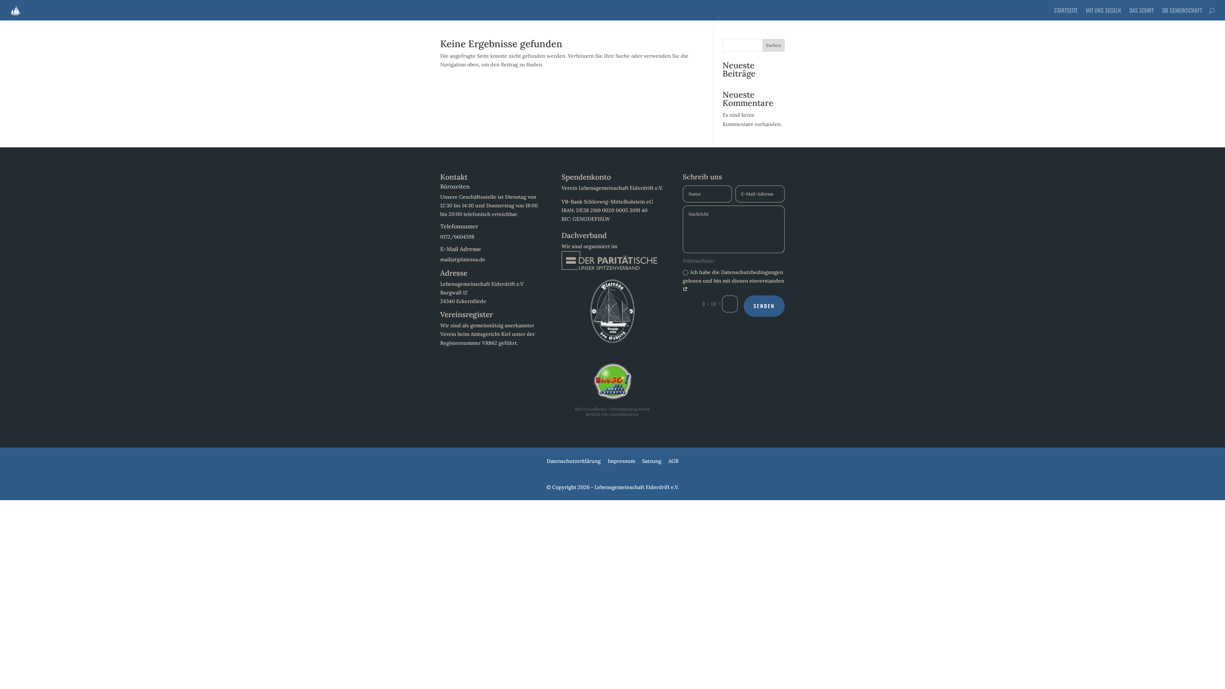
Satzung (651, 461)
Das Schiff (1141, 11)
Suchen (773, 45)
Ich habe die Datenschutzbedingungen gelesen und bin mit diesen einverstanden (733, 276)
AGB (673, 461)
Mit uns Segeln (1103, 11)
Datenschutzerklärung (574, 461)
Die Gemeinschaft (1182, 11)
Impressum (621, 461)
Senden (764, 306)
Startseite (1066, 11)
